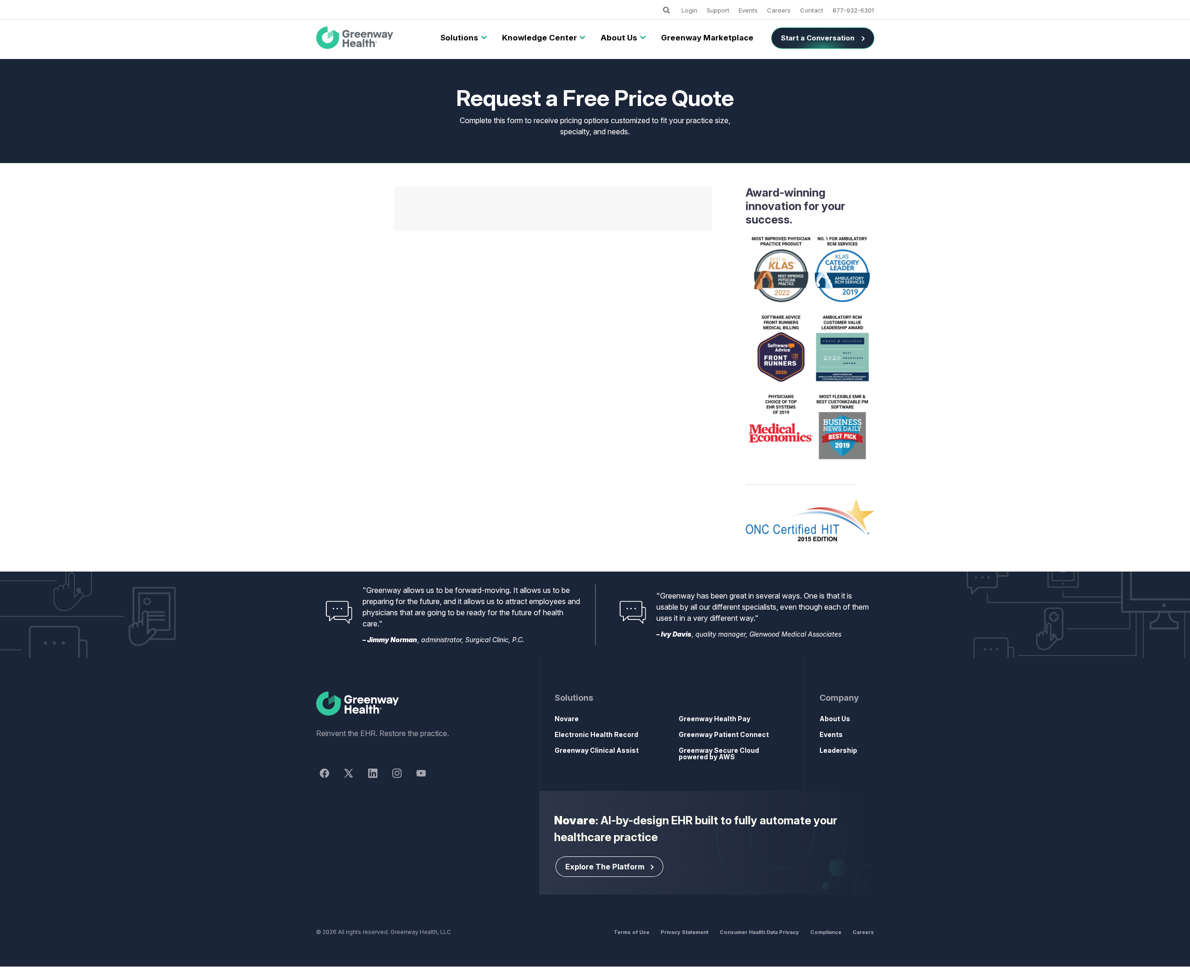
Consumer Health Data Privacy (759, 932)
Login (689, 10)
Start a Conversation (817, 37)
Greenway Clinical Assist (597, 750)
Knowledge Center (539, 37)
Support (718, 10)
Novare (567, 719)
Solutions (459, 37)
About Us (619, 37)
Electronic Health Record (596, 734)
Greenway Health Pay (714, 719)
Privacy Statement (684, 932)
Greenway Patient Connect (724, 734)
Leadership (838, 750)
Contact (811, 10)
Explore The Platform (604, 866)
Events (748, 10)
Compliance (825, 932)
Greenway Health (370, 38)
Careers (779, 10)
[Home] (411, 704)
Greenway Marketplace (707, 37)
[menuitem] (459, 38)
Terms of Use (631, 932)
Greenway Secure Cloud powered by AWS (719, 753)
